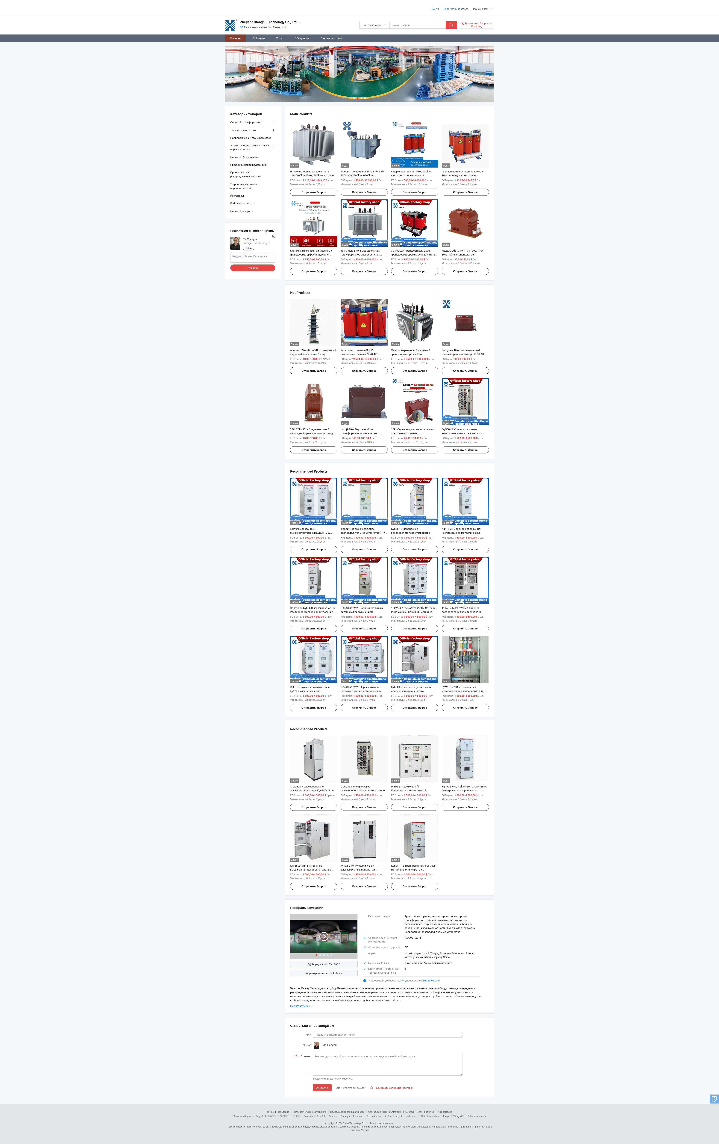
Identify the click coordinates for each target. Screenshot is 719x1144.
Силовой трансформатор (245, 122)
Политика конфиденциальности (347, 1111)
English (259, 1116)
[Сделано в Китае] (249, 7)
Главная (235, 38)
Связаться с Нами (331, 38)
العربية (399, 1116)
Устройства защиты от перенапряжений (243, 186)
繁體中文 (284, 1116)
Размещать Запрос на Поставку (391, 1087)
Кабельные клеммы (242, 203)
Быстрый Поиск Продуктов (419, 1111)
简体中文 (271, 1116)
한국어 (388, 1116)
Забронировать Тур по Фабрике (324, 973)
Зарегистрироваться (456, 8)
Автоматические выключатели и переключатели (249, 147)
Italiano (359, 1116)
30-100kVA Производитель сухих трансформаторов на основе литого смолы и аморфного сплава (413, 254)
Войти (435, 8)
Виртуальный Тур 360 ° (326, 964)
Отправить (322, 1087)
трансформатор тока (243, 130)
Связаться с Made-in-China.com (384, 1111)
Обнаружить (302, 38)
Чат (250, 248)
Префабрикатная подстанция (248, 164)
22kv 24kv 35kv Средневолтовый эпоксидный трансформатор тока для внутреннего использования (313, 433)
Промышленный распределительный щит (245, 174)
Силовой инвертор (241, 211)
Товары (260, 38)
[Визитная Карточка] (273, 235)
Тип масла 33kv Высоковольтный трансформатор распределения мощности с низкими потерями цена (363, 254)
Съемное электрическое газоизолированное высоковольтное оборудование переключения (363, 790)
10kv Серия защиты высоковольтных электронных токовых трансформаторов (413, 433)
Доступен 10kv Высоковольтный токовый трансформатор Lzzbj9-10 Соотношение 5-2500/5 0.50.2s (463, 354)
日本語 (296, 1116)
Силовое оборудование (244, 157)
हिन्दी (423, 1116)
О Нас (279, 38)
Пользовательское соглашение (309, 1111)
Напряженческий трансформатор (250, 137)
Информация (445, 1111)
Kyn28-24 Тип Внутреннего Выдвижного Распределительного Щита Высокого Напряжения (310, 869)
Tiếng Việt (458, 1116)
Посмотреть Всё (300, 1006)
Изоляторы (237, 195)
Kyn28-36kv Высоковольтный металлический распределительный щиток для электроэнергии (464, 691)
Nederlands (411, 1116)
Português (346, 1116)
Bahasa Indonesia (477, 1116)
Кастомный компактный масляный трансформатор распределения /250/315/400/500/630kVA (311, 254)
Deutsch (333, 1116)
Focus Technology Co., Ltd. (356, 1123)
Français (308, 1116)
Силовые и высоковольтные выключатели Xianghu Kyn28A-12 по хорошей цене (312, 790)
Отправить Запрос (313, 192)
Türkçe (446, 1116)
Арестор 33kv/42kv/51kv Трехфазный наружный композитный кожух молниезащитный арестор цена (313, 354)
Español (321, 1116)
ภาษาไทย (434, 1116)
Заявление (283, 1111)
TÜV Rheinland (431, 980)
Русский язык (374, 1116)
